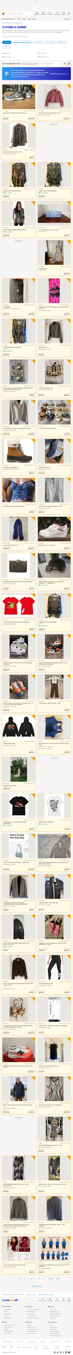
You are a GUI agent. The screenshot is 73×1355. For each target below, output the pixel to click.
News (24, 1347)
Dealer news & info (54, 1316)
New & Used (50, 42)
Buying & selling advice (56, 1313)
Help (51, 1325)
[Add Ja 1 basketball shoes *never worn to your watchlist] (68, 203)
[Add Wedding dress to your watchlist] (68, 242)
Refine (7, 42)
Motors (52, 1306)
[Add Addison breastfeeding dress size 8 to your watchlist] (68, 1039)
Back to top (37, 1286)
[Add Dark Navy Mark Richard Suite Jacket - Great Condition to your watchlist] (68, 1198)
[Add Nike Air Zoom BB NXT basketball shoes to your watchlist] (32, 86)
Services (29, 1322)
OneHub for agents (32, 1316)
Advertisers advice (9, 1331)
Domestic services (31, 1327)
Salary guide (7, 1333)
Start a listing (42, 1300)
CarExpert (42, 1341)
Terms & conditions (45, 1347)
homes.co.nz (21, 1341)
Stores (19, 19)
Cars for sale (53, 1309)
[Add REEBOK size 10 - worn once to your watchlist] (68, 519)
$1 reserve (7, 1316)
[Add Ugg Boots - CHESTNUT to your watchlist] (32, 441)
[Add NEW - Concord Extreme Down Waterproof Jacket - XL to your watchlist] (32, 1078)
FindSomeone (67, 1341)
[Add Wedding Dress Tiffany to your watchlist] (32, 759)
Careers (19, 1347)
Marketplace (8, 1306)
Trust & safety (53, 1329)
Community (53, 1322)
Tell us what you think (47, 1294)
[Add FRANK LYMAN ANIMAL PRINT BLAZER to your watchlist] (32, 203)
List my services (31, 1333)
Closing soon (7, 1313)
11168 (51, 1279)
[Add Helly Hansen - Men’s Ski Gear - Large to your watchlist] (68, 676)
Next (58, 1279)
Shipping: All (61, 42)
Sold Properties (31, 1311)
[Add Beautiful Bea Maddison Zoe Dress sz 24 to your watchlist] (68, 1119)
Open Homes (30, 1313)
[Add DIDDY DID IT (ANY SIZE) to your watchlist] (68, 795)
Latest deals (7, 1309)
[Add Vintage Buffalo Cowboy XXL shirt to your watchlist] (68, 876)
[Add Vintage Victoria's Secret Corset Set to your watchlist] (32, 480)
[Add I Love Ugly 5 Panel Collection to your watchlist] (68, 402)
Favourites (57, 1300)
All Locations (38, 42)
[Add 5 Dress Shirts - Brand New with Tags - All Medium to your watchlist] (68, 999)
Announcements (54, 1327)
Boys (6, 53)
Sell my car (53, 1318)
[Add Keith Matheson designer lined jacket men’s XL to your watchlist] (32, 402)
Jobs (5, 1322)
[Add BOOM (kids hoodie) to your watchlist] (32, 717)
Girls (6, 57)
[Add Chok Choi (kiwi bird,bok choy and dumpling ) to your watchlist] (32, 595)
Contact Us (68, 1347)
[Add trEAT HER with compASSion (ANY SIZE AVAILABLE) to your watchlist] (32, 795)
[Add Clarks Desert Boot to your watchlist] (68, 441)
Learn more (32, 1294)
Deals (24, 19)
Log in (68, 14)
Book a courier (32, 19)
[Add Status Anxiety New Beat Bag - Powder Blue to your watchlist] (32, 836)
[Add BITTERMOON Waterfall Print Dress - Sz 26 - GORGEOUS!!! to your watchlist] (32, 1158)
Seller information (54, 1333)
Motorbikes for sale (55, 1311)
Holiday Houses (54, 1341)
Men (42, 53)
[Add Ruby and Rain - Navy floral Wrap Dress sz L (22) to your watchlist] (68, 1158)
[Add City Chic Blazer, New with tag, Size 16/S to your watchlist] (68, 480)
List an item (67, 19)
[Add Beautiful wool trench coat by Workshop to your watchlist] (68, 1078)
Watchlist (50, 1300)
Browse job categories (9, 1325)
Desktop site (4, 1347)
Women (43, 57)
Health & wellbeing (32, 1331)
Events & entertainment (33, 1329)
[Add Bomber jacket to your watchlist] (68, 321)
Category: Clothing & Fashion (22, 42)
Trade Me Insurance (7, 1341)
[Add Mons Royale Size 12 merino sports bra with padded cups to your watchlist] (68, 717)
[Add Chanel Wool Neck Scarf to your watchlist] (32, 519)
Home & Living (8, 1318)
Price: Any (6, 46)
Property (29, 1306)
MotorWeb (32, 1341)
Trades (29, 1325)
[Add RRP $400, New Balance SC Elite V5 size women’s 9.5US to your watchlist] (32, 1039)
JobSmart (6, 1329)
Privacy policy (36, 1347)
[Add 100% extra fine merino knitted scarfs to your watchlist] (32, 1238)
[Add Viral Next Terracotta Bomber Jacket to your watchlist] (68, 86)
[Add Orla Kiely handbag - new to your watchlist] (68, 361)
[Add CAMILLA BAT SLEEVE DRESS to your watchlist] (32, 164)
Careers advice (8, 1327)
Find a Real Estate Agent (33, 1318)
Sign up (64, 14)
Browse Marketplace (8, 19)
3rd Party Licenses (54, 1331)
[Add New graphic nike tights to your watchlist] (68, 957)
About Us (11, 1347)
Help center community (56, 1335)
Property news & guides (33, 1309)
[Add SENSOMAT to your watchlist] (32, 280)
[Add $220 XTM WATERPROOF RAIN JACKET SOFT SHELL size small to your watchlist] (32, 916)
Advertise (30, 1347)
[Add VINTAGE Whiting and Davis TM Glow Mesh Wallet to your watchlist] (32, 555)
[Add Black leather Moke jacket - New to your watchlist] (32, 125)
